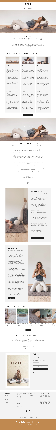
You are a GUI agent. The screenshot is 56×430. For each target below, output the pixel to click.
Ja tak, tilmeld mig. (36, 221)
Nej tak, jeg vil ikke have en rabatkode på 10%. (36, 226)
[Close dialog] (43, 202)
